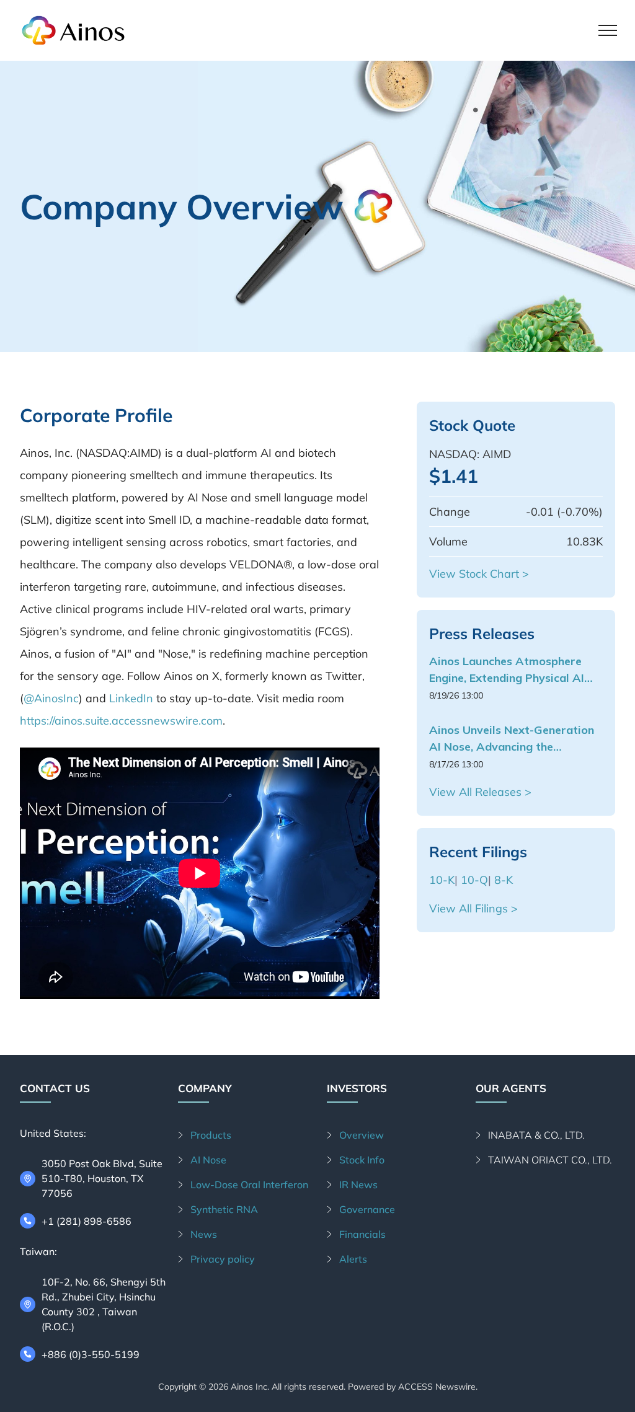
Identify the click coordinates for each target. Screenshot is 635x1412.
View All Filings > (473, 908)
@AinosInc (51, 698)
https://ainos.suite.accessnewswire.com (121, 720)
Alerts (353, 1259)
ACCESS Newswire (437, 1386)
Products (210, 1135)
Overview (361, 1135)
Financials (362, 1234)
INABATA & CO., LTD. (536, 1135)
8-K (503, 880)
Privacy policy (222, 1259)
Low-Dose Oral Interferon (249, 1184)
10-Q (474, 880)
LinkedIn (131, 698)
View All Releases (475, 792)
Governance (367, 1209)
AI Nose (208, 1160)
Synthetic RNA (224, 1209)
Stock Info (361, 1160)
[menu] (608, 30)
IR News (358, 1184)
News (203, 1234)
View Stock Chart (474, 574)
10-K (442, 880)
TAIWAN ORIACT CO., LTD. (550, 1160)
